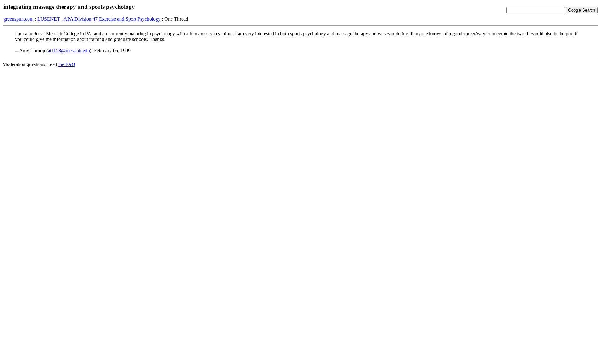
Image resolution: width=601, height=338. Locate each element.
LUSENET (48, 19)
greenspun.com (18, 19)
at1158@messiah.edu (69, 50)
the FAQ (66, 64)
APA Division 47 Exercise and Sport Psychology (112, 19)
